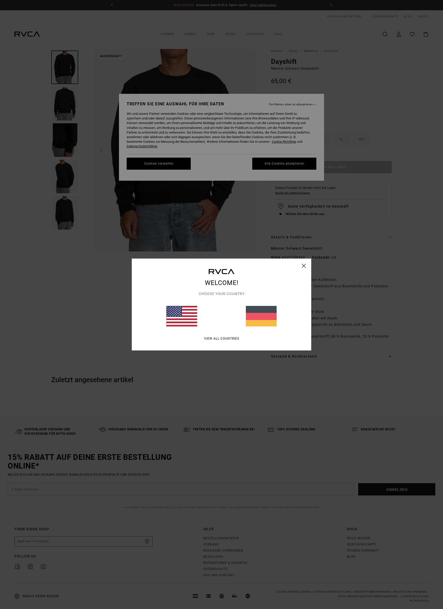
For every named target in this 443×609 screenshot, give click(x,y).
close (304, 266)
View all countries (221, 338)
